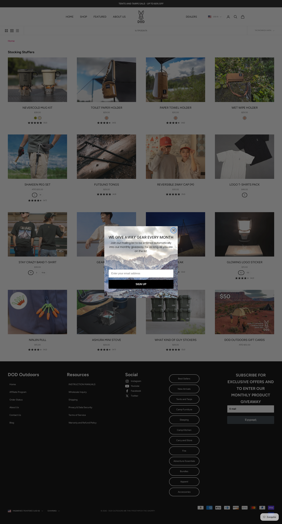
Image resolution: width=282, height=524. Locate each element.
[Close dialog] (173, 230)
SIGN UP (141, 284)
